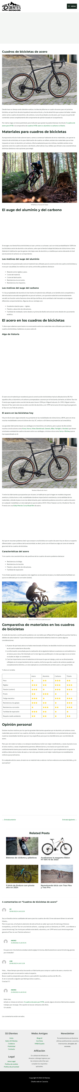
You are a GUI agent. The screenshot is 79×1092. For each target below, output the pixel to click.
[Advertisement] (39, 28)
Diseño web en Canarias (39, 1081)
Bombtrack (40, 428)
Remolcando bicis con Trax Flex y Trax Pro (56, 886)
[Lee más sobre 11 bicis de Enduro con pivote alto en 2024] (22, 874)
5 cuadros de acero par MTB (34, 1002)
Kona (24, 428)
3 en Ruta (39, 1041)
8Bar (52, 428)
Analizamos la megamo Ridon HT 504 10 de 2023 (55, 858)
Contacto (11, 1049)
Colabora (11, 1044)
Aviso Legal (11, 1061)
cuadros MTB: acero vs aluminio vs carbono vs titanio (46, 126)
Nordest (65, 428)
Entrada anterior (9, 820)
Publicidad (11, 1046)
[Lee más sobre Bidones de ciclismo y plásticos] (22, 846)
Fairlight (58, 428)
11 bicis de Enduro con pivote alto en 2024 (20, 886)
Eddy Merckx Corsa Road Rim (23, 505)
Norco (29, 428)
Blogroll (39, 1038)
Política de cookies (11, 1064)
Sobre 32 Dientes (11, 1041)
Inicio (11, 1038)
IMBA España (39, 1044)
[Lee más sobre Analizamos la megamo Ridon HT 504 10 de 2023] (57, 846)
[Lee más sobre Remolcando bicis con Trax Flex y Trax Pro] (57, 874)
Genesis (47, 428)
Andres (13, 940)
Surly (61, 431)
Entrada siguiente (69, 820)
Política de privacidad (11, 1067)
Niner (34, 428)
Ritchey (67, 431)
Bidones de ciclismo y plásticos (21, 857)
